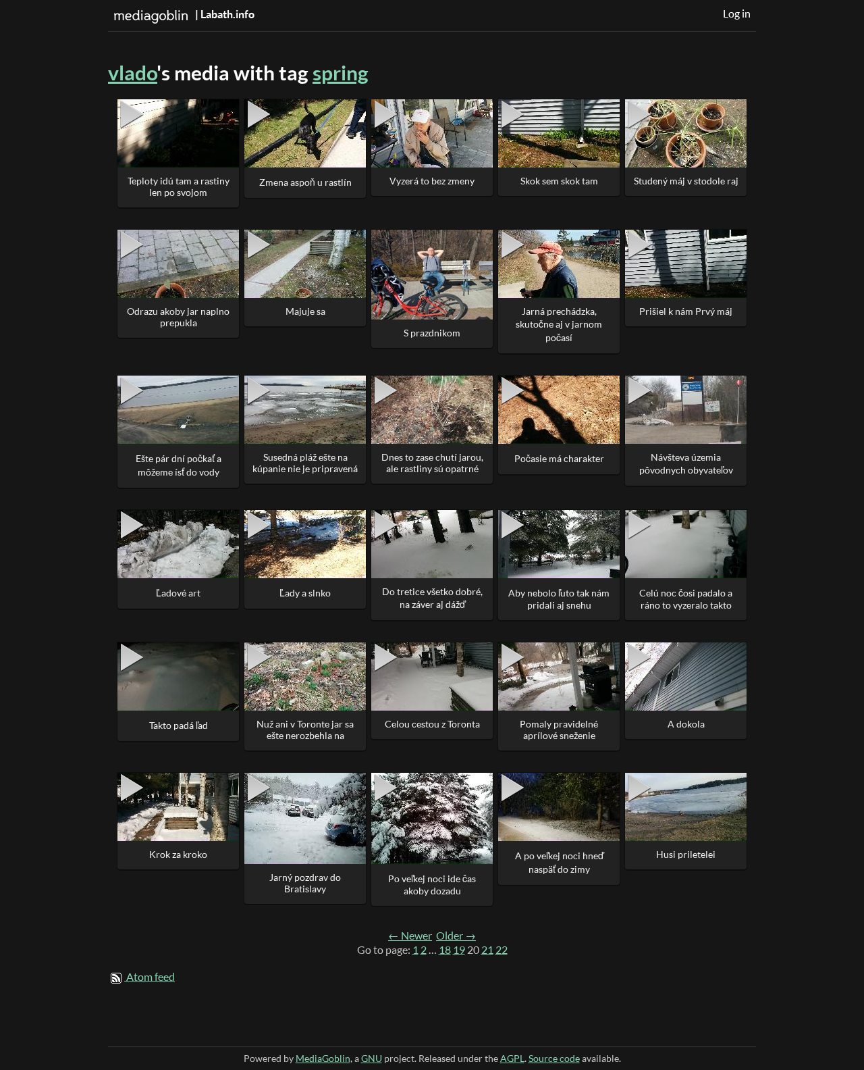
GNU (371, 1058)
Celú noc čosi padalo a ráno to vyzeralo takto (685, 599)
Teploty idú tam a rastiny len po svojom (179, 186)
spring (341, 72)
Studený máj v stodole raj (686, 180)
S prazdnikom (432, 332)
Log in (737, 13)
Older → (456, 935)
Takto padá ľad (178, 725)
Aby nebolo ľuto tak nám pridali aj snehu (559, 599)
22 (501, 950)
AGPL (512, 1058)
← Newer (410, 935)
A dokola (686, 724)
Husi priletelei (686, 854)
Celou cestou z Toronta (432, 724)
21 (487, 950)
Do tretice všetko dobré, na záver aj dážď (432, 598)
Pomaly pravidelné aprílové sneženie (559, 729)
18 (445, 950)
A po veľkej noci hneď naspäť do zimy (559, 862)
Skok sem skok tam (559, 180)
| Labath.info (223, 14)
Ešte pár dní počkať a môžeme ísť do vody (178, 465)
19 (459, 950)
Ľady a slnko (305, 592)
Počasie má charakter (559, 458)
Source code (554, 1058)
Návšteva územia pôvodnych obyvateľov (686, 463)
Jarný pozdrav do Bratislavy (305, 882)
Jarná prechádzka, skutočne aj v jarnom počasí (559, 324)
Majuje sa (305, 311)
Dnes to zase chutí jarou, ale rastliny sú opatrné (432, 462)
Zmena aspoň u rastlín (305, 182)
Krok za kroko (178, 854)
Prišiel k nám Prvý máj (685, 311)
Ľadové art (178, 592)
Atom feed (150, 977)
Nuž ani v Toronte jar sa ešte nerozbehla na (305, 729)
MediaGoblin (323, 1058)
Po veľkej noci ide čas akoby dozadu (432, 884)
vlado (132, 72)
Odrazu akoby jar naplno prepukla (178, 316)
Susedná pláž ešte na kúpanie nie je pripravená (305, 462)
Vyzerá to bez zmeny (432, 180)
